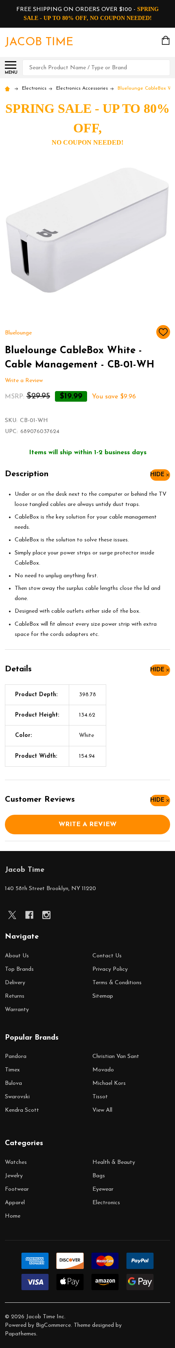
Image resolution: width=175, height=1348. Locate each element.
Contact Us (107, 956)
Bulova (13, 1083)
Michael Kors (109, 1083)
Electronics (106, 1203)
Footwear (17, 1189)
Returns (14, 996)
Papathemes (20, 1334)
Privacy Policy (110, 969)
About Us (17, 956)
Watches (16, 1162)
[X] (12, 915)
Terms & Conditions (117, 983)
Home (12, 1216)
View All (102, 1110)
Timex (12, 1070)
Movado (103, 1070)
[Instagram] (46, 915)
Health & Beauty (113, 1162)
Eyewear (103, 1189)
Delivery (15, 983)
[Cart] (166, 40)
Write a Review (24, 381)
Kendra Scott (22, 1110)
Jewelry (14, 1176)
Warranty (17, 1010)
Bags (98, 1176)
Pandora (15, 1056)
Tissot (100, 1097)
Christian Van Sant (115, 1056)
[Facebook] (29, 915)
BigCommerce (53, 1325)
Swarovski (17, 1097)
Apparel (15, 1203)
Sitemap (102, 996)
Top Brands (19, 969)
